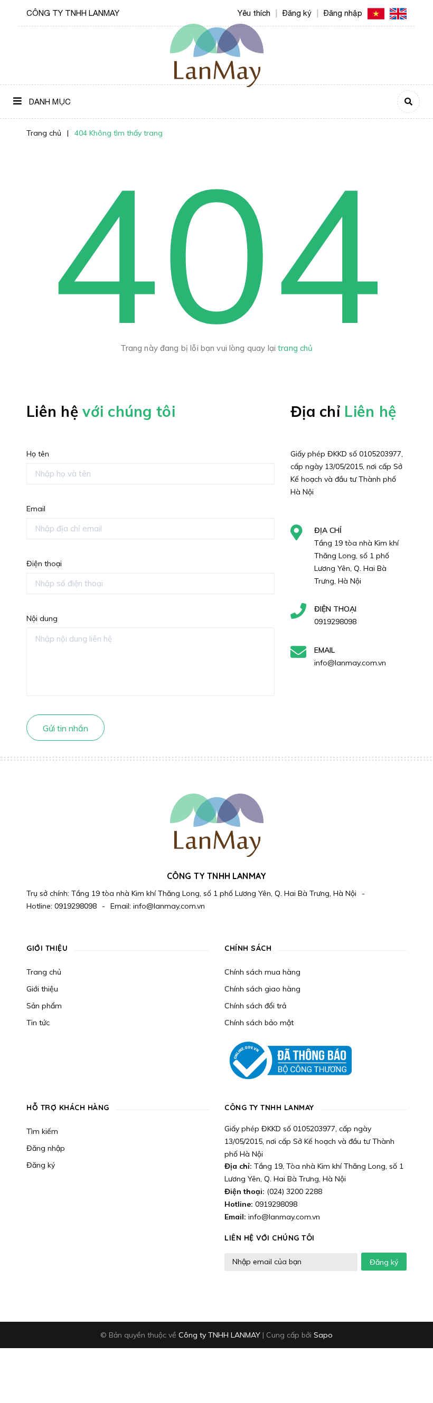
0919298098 (335, 621)
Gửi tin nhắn (65, 728)
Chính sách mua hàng (262, 972)
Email (35, 508)
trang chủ (295, 348)
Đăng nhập (45, 1148)
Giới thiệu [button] (47, 948)
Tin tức (38, 1022)
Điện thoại (44, 563)
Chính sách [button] (247, 948)
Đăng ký (40, 1165)
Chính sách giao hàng (262, 989)
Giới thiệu (42, 989)
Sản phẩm (44, 1005)
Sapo (323, 1335)
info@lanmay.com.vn (350, 662)
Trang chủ (43, 972)
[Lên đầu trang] (404, 1377)
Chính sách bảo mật (259, 1022)
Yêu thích (254, 12)
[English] (398, 12)
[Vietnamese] (376, 12)
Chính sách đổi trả (255, 1005)
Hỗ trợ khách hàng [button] (67, 1107)
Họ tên (37, 454)
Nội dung (42, 618)
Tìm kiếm (42, 1131)
